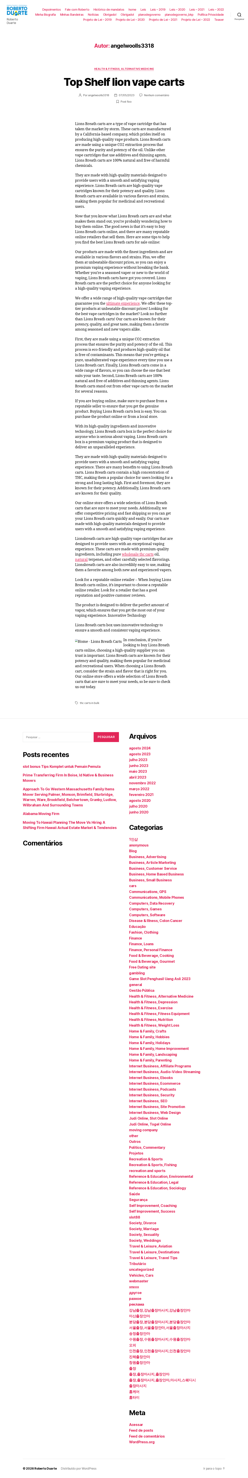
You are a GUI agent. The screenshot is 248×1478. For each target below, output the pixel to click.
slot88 (134, 1217)
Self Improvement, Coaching (153, 1206)
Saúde (134, 1194)
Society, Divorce (142, 1223)
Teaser (219, 19)
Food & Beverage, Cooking (151, 955)
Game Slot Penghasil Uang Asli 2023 (159, 979)
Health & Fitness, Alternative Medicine (124, 68)
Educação (137, 927)
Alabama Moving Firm (41, 814)
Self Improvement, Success (152, 1211)
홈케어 (134, 1392)
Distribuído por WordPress (78, 1468)
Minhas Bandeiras (72, 14)
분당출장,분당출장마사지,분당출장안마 (159, 1322)
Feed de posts (141, 1430)
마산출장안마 (139, 1316)
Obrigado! (110, 14)
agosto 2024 (140, 748)
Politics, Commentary (147, 1147)
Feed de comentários (147, 1436)
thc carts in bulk (89, 703)
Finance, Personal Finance (150, 950)
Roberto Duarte (45, 1468)
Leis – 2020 (177, 9)
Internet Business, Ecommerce (154, 1083)
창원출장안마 (139, 1362)
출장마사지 (138, 1386)
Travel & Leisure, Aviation (150, 1246)
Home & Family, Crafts (147, 1031)
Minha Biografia (45, 14)
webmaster (138, 1281)
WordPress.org (142, 1442)
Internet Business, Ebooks (151, 1078)
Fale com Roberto (77, 9)
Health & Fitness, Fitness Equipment (159, 1014)
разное (135, 1299)
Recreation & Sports (146, 1159)
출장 (132, 1368)
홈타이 (134, 1397)
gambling (137, 973)
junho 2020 (138, 812)
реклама (136, 1304)
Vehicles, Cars (141, 1275)
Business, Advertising (147, 857)
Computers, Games (145, 909)
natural (81, 559)
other (133, 1136)
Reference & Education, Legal (153, 1182)
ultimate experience (123, 303)
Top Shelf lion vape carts (124, 81)
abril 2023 (137, 777)
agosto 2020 (140, 800)
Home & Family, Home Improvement (159, 1048)
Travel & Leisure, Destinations (154, 1252)
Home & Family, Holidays (149, 1043)
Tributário (137, 1264)
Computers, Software (147, 915)
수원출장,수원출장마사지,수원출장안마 (159, 1339)
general (135, 985)
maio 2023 (138, 771)
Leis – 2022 (216, 9)
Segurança (138, 1200)
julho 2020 (138, 806)
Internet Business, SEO (148, 1101)
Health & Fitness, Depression (153, 1002)
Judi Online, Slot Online (148, 1118)
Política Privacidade (211, 14)
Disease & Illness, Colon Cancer (155, 921)
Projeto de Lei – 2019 (97, 19)
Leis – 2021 (196, 9)
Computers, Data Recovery (151, 903)
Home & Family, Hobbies (149, 1037)
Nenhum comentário (156, 95)
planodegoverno (149, 14)
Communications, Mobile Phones (156, 897)
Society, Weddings (145, 1240)
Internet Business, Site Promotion (157, 1107)
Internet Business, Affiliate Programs (160, 1066)
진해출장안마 (139, 1357)
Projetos (136, 1153)
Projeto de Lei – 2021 (163, 19)
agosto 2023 (139, 754)
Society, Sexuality (144, 1235)
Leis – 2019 (158, 9)
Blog (133, 851)
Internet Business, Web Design (155, 1113)
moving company (143, 1130)
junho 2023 (138, 766)
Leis (143, 9)
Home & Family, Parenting (150, 1060)
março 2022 (139, 789)
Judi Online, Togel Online (150, 1124)
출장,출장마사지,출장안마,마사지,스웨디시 (162, 1380)
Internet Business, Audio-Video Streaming (164, 1072)
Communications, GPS (147, 892)
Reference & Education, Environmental (161, 1176)
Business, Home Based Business (156, 874)
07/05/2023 (126, 95)
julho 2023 (138, 760)
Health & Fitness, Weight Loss (154, 1025)
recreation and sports (147, 1171)
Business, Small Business (150, 880)
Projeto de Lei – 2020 (130, 19)
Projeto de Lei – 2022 (195, 19)
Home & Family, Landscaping (153, 1054)
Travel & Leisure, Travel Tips (153, 1258)
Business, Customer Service (153, 868)
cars (132, 886)
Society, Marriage (144, 1229)
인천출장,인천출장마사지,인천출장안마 (159, 1351)
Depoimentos (51, 9)
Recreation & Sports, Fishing (153, 1165)
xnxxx (134, 1287)
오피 (132, 1345)
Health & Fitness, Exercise (151, 1008)
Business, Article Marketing (152, 862)
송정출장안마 (139, 1333)
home (132, 9)
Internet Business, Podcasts (152, 1089)
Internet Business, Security (152, 1095)
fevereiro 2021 (141, 795)
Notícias (93, 14)
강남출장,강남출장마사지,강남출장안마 (159, 1310)
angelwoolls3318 (98, 95)
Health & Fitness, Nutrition (151, 1020)
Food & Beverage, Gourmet (152, 961)
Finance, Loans (141, 944)
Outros (135, 1142)
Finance (135, 938)
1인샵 (133, 839)
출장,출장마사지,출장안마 (149, 1374)
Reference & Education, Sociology (157, 1188)
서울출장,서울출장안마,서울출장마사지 (159, 1328)
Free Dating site (142, 967)
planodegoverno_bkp (179, 14)
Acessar (136, 1425)
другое (135, 1293)
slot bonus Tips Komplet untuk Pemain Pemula (61, 766)
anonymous (139, 845)
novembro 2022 (142, 783)
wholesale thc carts (138, 554)
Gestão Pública (141, 990)
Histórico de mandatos (108, 9)
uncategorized (141, 1269)
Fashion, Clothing (143, 932)
